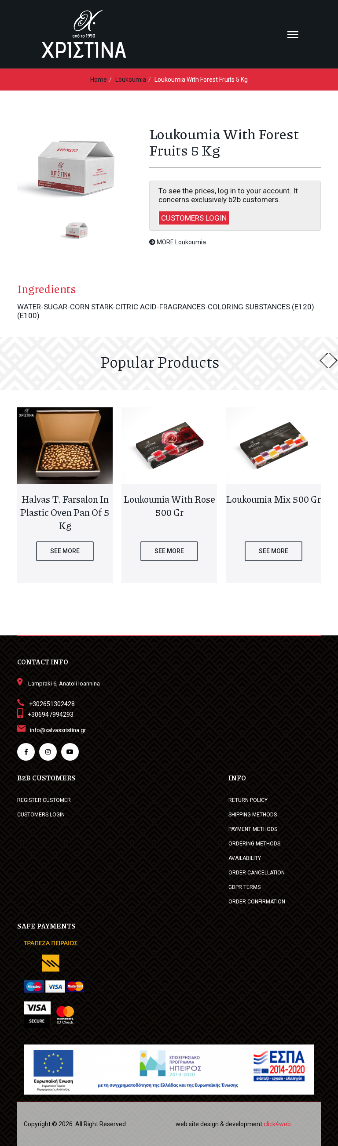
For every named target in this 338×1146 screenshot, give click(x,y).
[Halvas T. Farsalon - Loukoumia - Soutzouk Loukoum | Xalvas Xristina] (76, 164)
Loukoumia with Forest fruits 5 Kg (201, 79)
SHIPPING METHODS (252, 815)
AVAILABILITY (244, 858)
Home (98, 79)
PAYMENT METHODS (252, 829)
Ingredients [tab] (46, 288)
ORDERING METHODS (254, 844)
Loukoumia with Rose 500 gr (169, 506)
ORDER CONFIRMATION (256, 902)
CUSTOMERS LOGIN (194, 218)
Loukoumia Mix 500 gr (273, 499)
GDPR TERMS (244, 887)
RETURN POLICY (248, 800)
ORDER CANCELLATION (256, 873)
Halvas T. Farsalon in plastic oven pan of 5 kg (65, 512)
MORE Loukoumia (180, 242)
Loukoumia (130, 79)
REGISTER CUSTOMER (44, 800)
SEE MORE (65, 551)
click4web (277, 1124)
